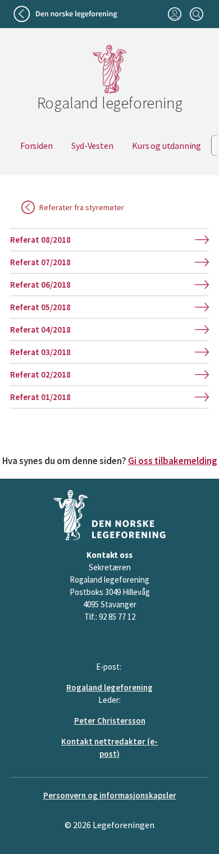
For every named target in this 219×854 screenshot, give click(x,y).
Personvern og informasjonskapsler (109, 795)
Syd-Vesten (92, 145)
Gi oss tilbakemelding (172, 461)
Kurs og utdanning (166, 145)
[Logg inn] (174, 14)
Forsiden (36, 145)
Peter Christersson (109, 720)
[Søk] (196, 14)
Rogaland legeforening (109, 687)
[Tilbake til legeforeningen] (66, 14)
